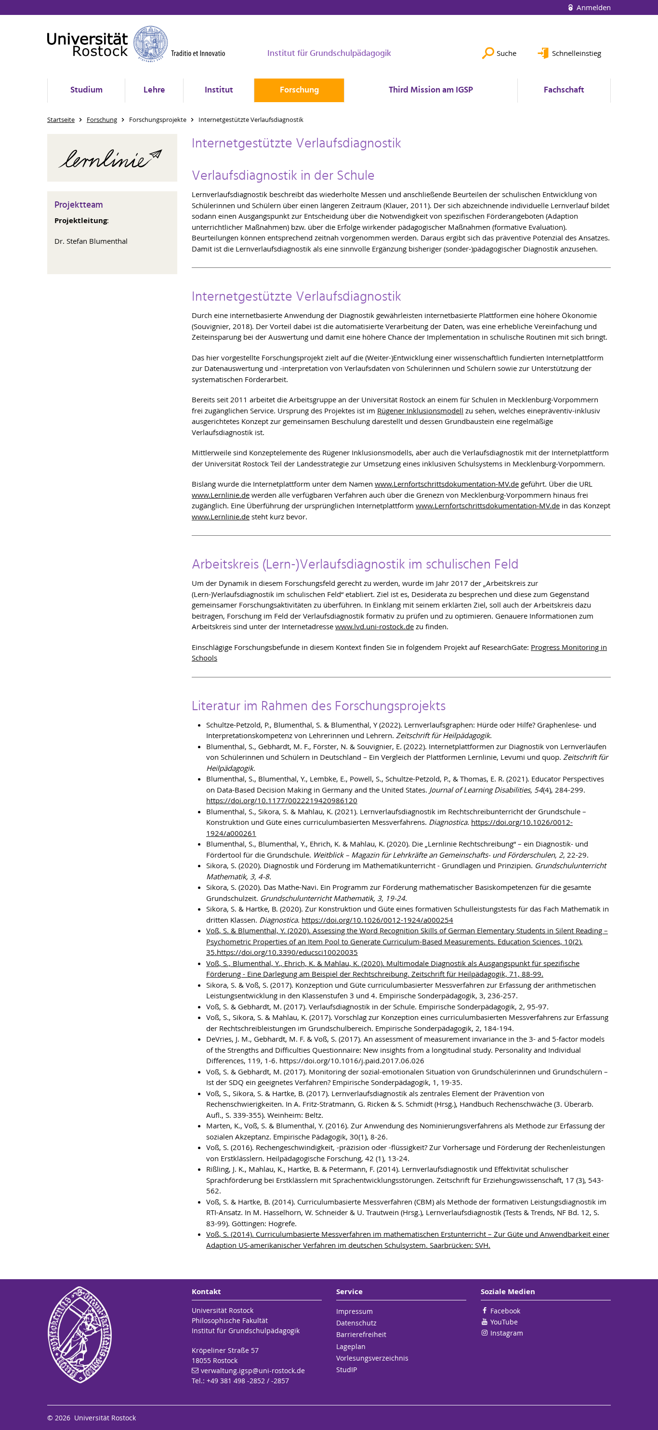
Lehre (154, 90)
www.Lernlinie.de (221, 495)
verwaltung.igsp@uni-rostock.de (253, 1370)
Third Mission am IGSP (431, 90)
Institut (219, 90)
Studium (86, 90)
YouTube (504, 1321)
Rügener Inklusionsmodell (420, 410)
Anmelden (593, 7)
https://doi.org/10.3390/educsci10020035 (287, 952)
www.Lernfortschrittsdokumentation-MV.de (447, 484)
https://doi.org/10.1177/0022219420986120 (281, 800)
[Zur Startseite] (136, 44)
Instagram (506, 1332)
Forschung (299, 90)
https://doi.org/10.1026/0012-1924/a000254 (377, 920)
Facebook (505, 1310)
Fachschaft (564, 90)
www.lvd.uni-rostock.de (374, 626)
